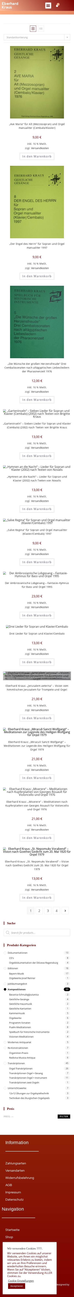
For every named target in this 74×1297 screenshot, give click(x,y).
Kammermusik (17, 1013)
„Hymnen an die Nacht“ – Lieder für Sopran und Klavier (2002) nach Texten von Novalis (37, 478)
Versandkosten (40, 148)
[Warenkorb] (57, 5)
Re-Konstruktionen (18, 1047)
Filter (64, 1116)
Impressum (13, 1192)
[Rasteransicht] (33, 29)
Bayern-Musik (16, 973)
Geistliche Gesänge (19, 999)
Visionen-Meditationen (21, 1036)
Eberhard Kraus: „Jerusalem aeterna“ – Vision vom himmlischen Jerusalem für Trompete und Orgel (37, 687)
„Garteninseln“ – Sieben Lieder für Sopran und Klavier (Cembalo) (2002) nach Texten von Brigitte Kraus (37, 425)
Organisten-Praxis (18, 1053)
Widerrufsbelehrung (19, 1178)
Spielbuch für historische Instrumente (29, 1032)
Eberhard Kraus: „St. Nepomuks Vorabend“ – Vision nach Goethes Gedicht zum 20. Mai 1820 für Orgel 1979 (37, 865)
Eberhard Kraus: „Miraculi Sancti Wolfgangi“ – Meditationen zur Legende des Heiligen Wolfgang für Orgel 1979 (37, 745)
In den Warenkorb (37, 156)
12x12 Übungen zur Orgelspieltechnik (29, 1093)
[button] (48, 6)
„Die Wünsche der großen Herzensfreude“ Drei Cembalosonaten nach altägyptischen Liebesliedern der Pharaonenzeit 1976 (36, 367)
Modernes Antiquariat (19, 1042)
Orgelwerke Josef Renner (22, 978)
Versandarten (15, 1170)
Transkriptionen (16, 1063)
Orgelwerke (15, 1018)
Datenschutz (14, 1199)
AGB (8, 1185)
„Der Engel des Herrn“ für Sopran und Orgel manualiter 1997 (37, 245)
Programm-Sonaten (19, 1022)
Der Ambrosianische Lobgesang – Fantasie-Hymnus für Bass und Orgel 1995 (37, 585)
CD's (11, 958)
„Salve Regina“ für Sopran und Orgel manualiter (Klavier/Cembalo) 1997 (37, 531)
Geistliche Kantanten (20, 1008)
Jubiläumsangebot (17, 983)
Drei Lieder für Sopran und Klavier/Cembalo (37, 633)
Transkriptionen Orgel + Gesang (26, 1073)
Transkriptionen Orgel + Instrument (28, 1077)
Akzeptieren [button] (16, 1286)
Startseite (12, 1230)
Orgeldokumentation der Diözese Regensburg (33, 962)
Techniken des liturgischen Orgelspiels (29, 1098)
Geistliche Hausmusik (20, 1003)
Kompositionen (17, 989)
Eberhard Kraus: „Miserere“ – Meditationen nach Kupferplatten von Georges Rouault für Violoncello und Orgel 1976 (37, 805)
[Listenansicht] (41, 29)
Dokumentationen (17, 952)
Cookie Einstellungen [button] (21, 1280)
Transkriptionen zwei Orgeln (24, 1082)
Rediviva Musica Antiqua (22, 1057)
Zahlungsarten (15, 1163)
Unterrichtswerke (17, 1088)
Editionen (13, 968)
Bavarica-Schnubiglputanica (24, 994)
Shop (9, 1237)
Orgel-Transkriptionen (21, 1068)
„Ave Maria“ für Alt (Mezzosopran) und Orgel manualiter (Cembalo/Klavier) (37, 126)
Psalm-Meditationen (20, 1027)
